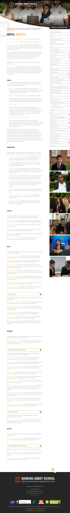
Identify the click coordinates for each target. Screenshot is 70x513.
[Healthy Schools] (41, 503)
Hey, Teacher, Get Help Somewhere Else (17, 452)
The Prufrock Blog (12, 270)
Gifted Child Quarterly (13, 362)
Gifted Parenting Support (14, 286)
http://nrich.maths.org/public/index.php (16, 39)
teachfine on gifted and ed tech (15, 419)
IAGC (10, 162)
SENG (10, 181)
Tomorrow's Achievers (13, 104)
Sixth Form (42, 1)
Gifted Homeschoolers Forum (14, 392)
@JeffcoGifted (11, 229)
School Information (25, 28)
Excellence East (12, 88)
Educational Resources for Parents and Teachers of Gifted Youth (22, 385)
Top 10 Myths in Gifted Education (15, 458)
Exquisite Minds (11, 372)
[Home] (24, 7)
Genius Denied (12, 398)
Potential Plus (12, 95)
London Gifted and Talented (13, 44)
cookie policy (58, 506)
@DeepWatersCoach (13, 220)
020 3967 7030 (36, 489)
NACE (8, 52)
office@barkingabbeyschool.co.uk (36, 491)
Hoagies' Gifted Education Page (15, 340)
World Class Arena (11, 66)
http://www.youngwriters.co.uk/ (14, 41)
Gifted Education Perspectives (15, 302)
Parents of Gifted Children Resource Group (17, 282)
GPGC (10, 175)
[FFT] (47, 503)
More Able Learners (35, 28)
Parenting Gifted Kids (12, 260)
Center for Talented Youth (14, 200)
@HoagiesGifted (12, 233)
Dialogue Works (10, 61)
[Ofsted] (12, 503)
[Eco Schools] (34, 503)
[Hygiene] (55, 503)
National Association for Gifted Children (17, 117)
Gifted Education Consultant (15, 312)
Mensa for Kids (12, 189)
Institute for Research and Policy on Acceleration (19, 194)
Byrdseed (11, 321)
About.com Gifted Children (14, 256)
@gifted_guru (11, 224)
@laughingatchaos (12, 237)
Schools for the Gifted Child (14, 380)
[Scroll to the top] (55, 472)
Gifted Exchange (12, 264)
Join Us (31, 1)
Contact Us (36, 1)
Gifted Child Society (13, 168)
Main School (18, 28)
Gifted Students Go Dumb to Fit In (16, 438)
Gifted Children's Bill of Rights (14, 404)
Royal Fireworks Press (13, 376)
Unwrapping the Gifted (13, 276)
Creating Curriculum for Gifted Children (17, 306)
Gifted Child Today (12, 357)
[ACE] (23, 503)
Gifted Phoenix (11, 316)
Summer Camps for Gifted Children (15, 366)
